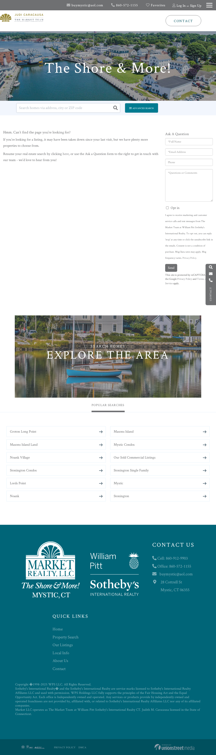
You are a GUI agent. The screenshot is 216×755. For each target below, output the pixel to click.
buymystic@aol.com (86, 5)
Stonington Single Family (131, 470)
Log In (181, 5)
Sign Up (195, 5)
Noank (14, 496)
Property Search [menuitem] (65, 637)
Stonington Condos (23, 470)
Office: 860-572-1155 (174, 566)
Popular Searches (108, 405)
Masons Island (124, 431)
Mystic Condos (124, 444)
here (66, 153)
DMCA (82, 747)
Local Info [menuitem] (61, 652)
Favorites (157, 5)
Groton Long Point (23, 431)
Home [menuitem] (58, 629)
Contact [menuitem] (59, 668)
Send (171, 267)
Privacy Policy (189, 257)
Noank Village (20, 457)
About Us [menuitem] (60, 660)
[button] (115, 108)
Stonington (121, 496)
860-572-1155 (126, 5)
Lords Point (18, 483)
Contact (183, 21)
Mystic (118, 483)
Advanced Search (143, 108)
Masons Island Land (24, 444)
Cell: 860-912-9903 (172, 558)
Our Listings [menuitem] (63, 644)
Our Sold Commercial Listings (134, 457)
